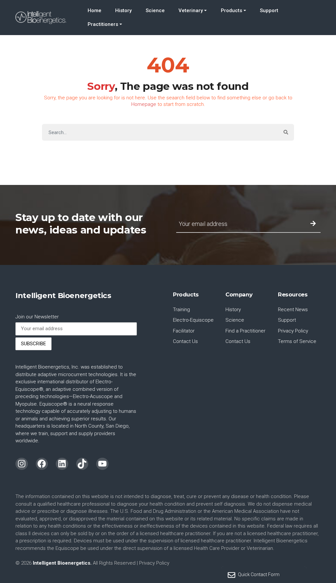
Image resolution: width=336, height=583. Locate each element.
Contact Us (185, 341)
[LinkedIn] (62, 464)
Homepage (143, 104)
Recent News (293, 309)
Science (155, 10)
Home (94, 10)
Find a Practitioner (245, 331)
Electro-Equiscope (193, 320)
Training (181, 309)
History (123, 10)
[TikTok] (82, 464)
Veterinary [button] (190, 10)
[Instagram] (21, 464)
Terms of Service (297, 341)
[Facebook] (42, 464)
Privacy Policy (293, 331)
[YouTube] (102, 464)
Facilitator (184, 331)
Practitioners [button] (103, 24)
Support (269, 10)
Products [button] (231, 10)
